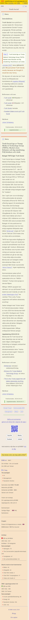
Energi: (6, 599)
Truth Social (8, 108)
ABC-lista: (4, 541)
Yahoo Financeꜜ (7, 267)
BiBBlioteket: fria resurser (10, 527)
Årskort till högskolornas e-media (11, 524)
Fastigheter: (7, 556)
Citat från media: (9, 572)
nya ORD (6, 586)
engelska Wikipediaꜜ (19, 81)
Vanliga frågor (5, 510)
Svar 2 (6, 54)
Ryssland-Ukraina (8, 481)
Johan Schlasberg (7, 122)
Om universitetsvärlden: (11, 559)
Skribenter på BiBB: (9, 490)
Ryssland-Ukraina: (10, 602)
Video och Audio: (9, 578)
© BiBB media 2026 (14, 609)
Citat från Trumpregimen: (11, 575)
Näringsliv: (7, 548)
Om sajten (14, 617)
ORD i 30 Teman (6, 591)
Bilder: (6, 567)
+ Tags (25, 6)
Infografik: (7, 570)
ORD (18, 3)
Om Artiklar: (5, 463)
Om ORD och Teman (7, 466)
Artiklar (11, 3)
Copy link (9, 435)
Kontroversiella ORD (19, 408)
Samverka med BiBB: (7, 485)
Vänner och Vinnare (7, 492)
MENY (26, 3)
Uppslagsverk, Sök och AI (9, 503)
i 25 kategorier (8, 543)
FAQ (15, 510)
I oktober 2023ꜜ (7, 65)
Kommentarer (5, 508)
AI (4, 475)
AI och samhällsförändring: (12, 596)
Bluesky (20, 435)
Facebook (9, 439)
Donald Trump (7, 408)
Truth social (7, 98)
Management (8, 411)
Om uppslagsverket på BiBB (9, 500)
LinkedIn (20, 439)
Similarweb (7, 366)
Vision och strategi (7, 497)
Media (16, 411)
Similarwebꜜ (10, 231)
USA (22, 411)
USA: (6, 604)
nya (8, 538)
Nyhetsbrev (4, 513)
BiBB (14, 1)
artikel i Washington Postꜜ (10, 294)
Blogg (14, 613)
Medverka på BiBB (6, 487)
